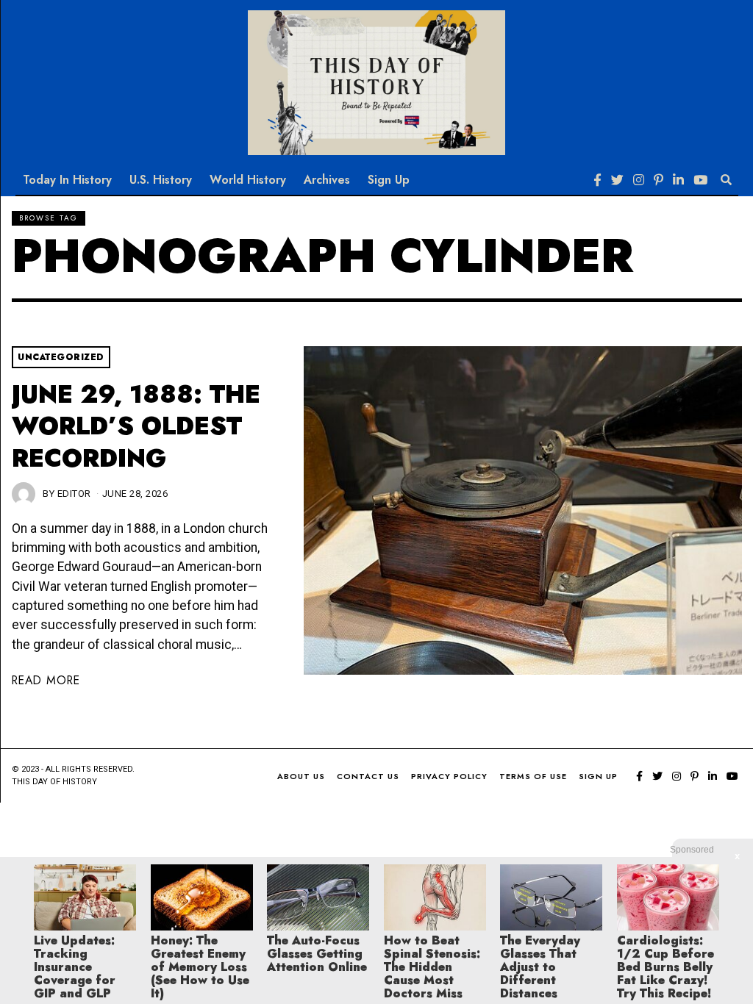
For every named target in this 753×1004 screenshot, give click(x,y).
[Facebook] (597, 180)
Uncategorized (61, 357)
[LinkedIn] (678, 180)
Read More (46, 680)
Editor (74, 493)
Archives (327, 179)
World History (248, 179)
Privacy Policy (449, 776)
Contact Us (368, 776)
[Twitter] (617, 180)
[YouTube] (700, 180)
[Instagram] (638, 180)
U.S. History (160, 179)
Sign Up (389, 179)
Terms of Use (533, 776)
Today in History (67, 179)
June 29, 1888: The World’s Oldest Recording (136, 426)
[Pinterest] (658, 180)
